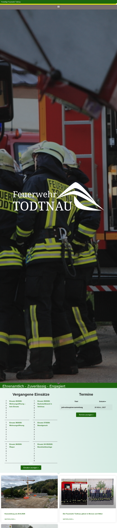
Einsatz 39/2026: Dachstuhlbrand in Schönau (44, 403)
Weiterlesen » (10, 519)
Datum (102, 401)
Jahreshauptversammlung (72, 407)
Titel (76, 401)
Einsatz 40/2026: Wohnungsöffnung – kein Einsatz (17, 403)
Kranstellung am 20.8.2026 (15, 514)
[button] (58, 6)
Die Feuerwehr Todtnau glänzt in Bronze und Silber (83, 514)
